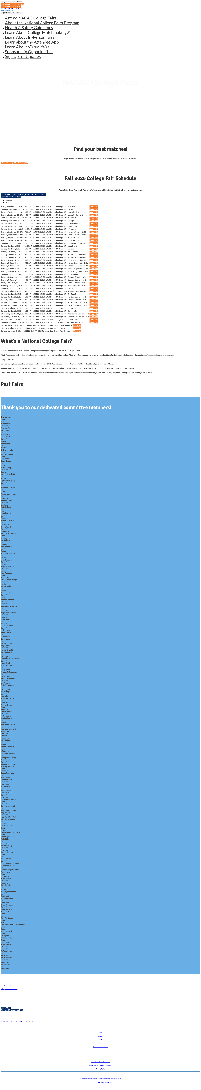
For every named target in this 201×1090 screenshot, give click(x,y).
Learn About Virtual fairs (27, 46)
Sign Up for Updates (23, 56)
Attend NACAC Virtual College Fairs (100, 1065)
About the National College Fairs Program (42, 22)
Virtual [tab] (7, 202)
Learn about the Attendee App (32, 42)
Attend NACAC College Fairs (10, 10)
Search (100, 1036)
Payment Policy (31, 1021)
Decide (100, 1043)
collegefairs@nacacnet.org (9, 989)
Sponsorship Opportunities (29, 51)
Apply (100, 1040)
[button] (12, 4)
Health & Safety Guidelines (29, 27)
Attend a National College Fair (100, 1062)
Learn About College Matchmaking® (37, 32)
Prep (100, 1032)
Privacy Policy (100, 1069)
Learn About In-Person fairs (29, 37)
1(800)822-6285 (6, 985)
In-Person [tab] (8, 200)
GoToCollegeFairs (104, 1082)
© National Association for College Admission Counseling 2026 (100, 1078)
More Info (94, 206)
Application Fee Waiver (100, 1047)
